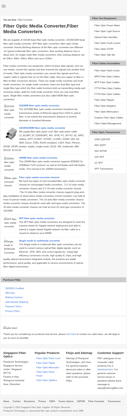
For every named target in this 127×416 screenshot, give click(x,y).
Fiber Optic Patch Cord (48, 358)
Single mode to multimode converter (39, 240)
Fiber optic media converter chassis (39, 177)
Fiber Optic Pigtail (45, 363)
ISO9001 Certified (14, 288)
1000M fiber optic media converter (38, 157)
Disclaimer (29, 401)
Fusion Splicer (66, 401)
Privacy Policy (12, 311)
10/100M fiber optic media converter (39, 105)
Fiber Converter (96, 401)
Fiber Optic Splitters (46, 380)
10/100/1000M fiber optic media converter (42, 128)
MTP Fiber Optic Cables (107, 82)
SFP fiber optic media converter (37, 218)
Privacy (42, 401)
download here (105, 369)
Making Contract (13, 297)
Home (6, 401)
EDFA (52, 401)
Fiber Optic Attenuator (47, 367)
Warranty (10, 292)
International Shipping (16, 302)
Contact (17, 401)
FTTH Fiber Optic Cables (107, 88)
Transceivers (114, 401)
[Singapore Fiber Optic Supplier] (63, 6)
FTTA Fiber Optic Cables (107, 94)
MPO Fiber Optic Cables (107, 76)
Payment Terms (13, 306)
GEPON (81, 401)
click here (71, 334)
